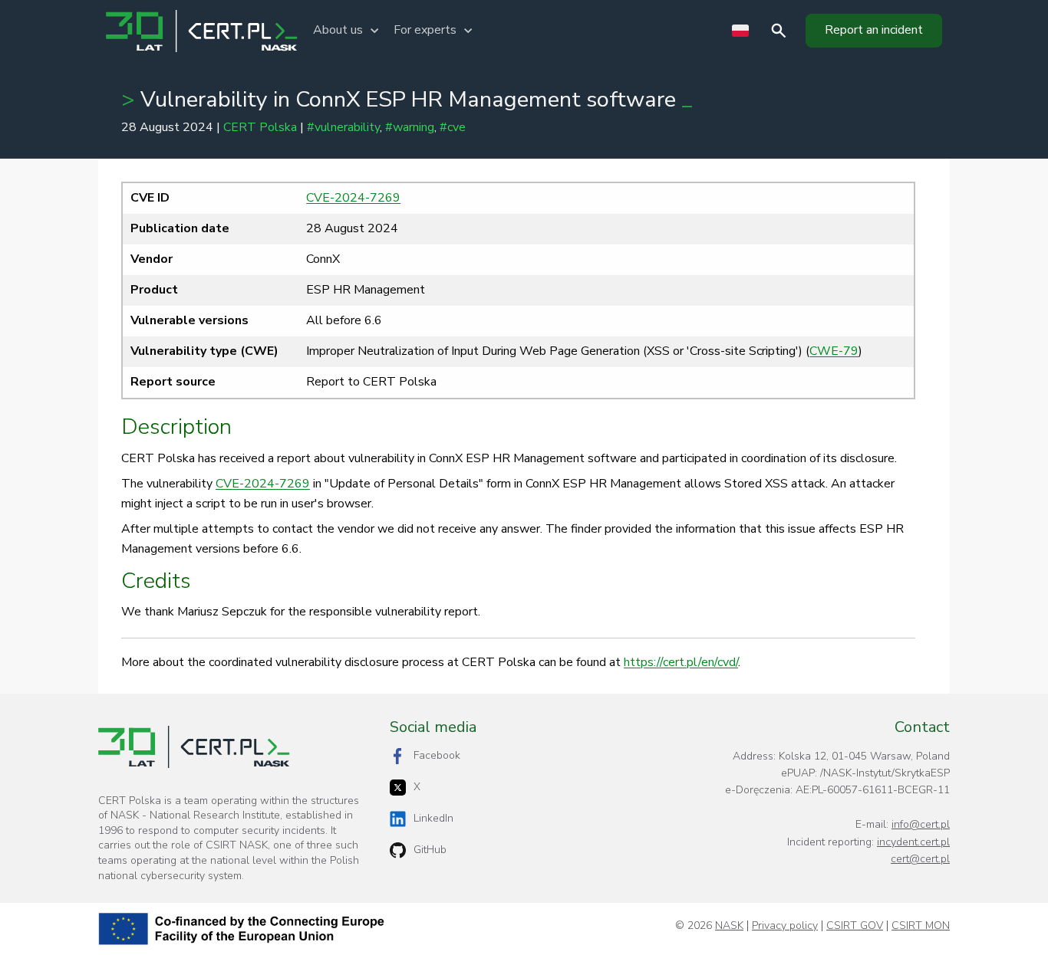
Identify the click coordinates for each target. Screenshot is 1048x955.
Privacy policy (785, 926)
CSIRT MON (920, 926)
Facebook (437, 755)
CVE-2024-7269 (353, 197)
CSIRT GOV (854, 926)
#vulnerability (343, 127)
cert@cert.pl (920, 859)
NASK (729, 926)
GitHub (430, 849)
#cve (453, 127)
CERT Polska (260, 127)
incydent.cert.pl (913, 842)
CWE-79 (834, 351)
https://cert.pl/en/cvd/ (681, 662)
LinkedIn (433, 818)
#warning (409, 127)
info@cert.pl (920, 824)
